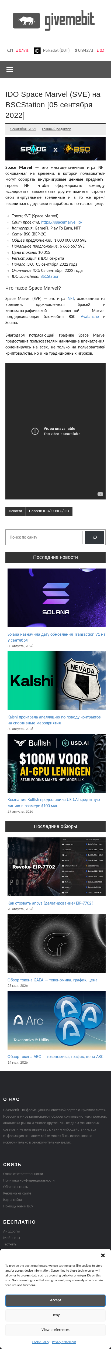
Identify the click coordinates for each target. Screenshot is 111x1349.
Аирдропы (11, 1232)
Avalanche (90, 317)
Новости (15, 511)
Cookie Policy (40, 1342)
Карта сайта (12, 1200)
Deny (55, 1315)
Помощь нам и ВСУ (18, 1206)
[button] (103, 1255)
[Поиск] (94, 537)
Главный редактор (56, 129)
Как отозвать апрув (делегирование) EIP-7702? (50, 903)
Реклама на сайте (17, 1193)
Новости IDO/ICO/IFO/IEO (49, 511)
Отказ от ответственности (23, 1174)
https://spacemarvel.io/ (61, 222)
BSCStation (49, 277)
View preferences (55, 1330)
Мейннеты (11, 1238)
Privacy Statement (64, 1342)
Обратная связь (15, 1187)
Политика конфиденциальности (29, 1181)
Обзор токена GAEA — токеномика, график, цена (53, 980)
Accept (55, 1300)
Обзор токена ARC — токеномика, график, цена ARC (55, 1057)
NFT (71, 299)
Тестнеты (10, 1244)
